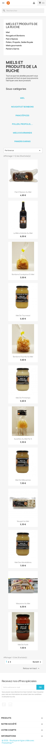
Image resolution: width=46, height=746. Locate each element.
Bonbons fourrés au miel (23, 357)
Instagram (10, 704)
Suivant (37, 662)
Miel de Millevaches (23, 480)
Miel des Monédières (23, 562)
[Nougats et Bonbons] (22, 104)
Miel (8, 32)
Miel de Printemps (23, 398)
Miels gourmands (14, 45)
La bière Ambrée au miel (23, 233)
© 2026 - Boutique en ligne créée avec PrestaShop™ (18, 741)
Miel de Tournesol (23, 315)
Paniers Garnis (12, 49)
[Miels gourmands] (22, 130)
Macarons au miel (23, 603)
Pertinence (23, 150)
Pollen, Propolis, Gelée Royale (19, 42)
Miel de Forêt (23, 644)
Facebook (4, 704)
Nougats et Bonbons (15, 35)
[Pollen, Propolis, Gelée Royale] (22, 121)
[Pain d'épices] (22, 112)
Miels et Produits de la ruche (22, 25)
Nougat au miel (23, 521)
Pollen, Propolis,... (22, 124)
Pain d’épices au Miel (23, 192)
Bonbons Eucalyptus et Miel (23, 274)
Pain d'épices (12, 39)
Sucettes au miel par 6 (23, 439)
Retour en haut (31, 668)
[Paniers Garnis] (22, 138)
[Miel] (22, 95)
